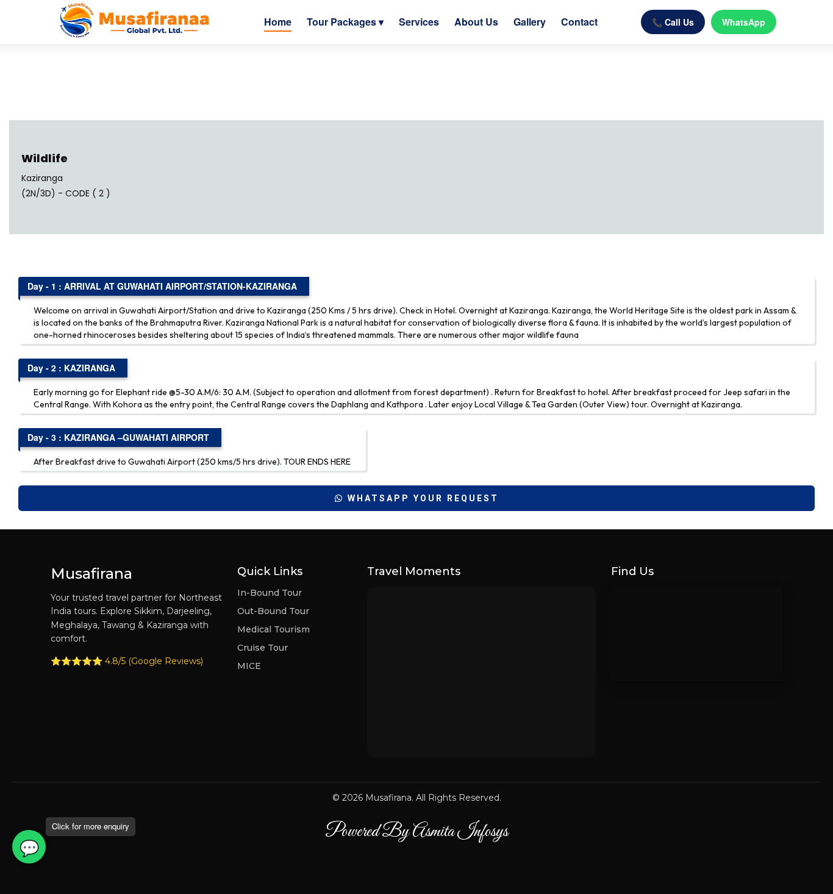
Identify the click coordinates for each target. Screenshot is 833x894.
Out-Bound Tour (273, 611)
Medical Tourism (273, 629)
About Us (476, 22)
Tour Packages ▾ (345, 22)
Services (419, 22)
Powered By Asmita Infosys (416, 831)
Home (277, 22)
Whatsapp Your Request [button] (421, 498)
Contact (579, 22)
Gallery (529, 22)
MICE (249, 665)
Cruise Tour (262, 647)
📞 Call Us (673, 22)
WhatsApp (743, 22)
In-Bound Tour (269, 592)
